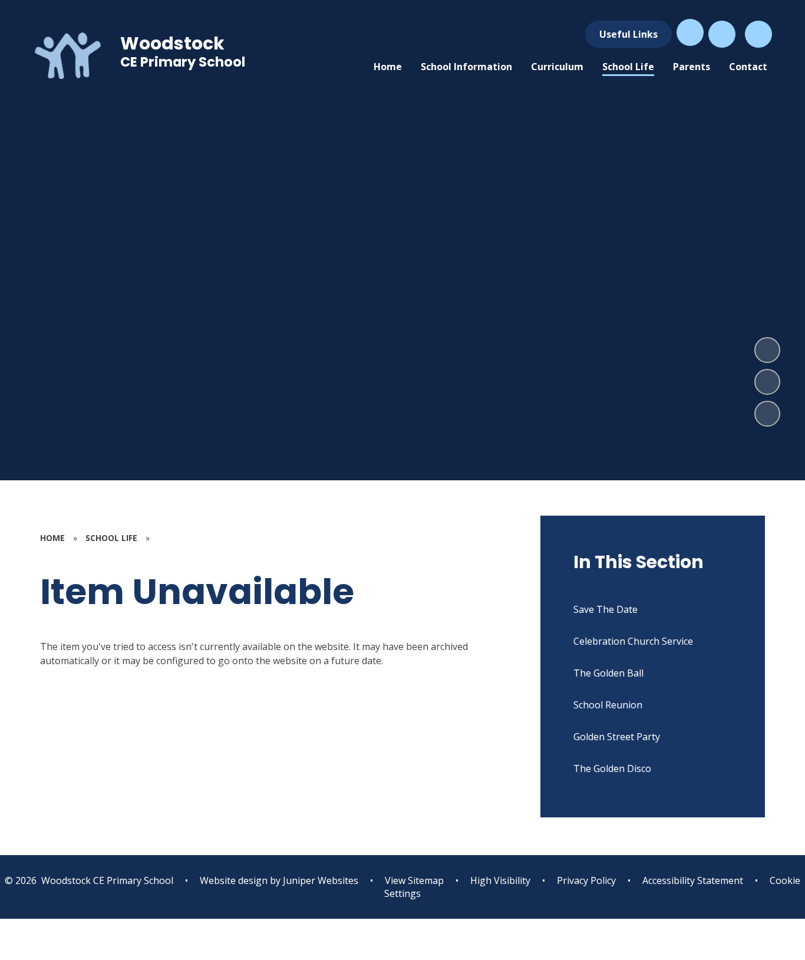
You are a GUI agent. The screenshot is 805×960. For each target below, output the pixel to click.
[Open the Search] (758, 34)
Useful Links (628, 34)
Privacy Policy (586, 880)
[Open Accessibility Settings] (721, 34)
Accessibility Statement (692, 880)
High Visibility (500, 880)
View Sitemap (414, 880)
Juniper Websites (319, 880)
